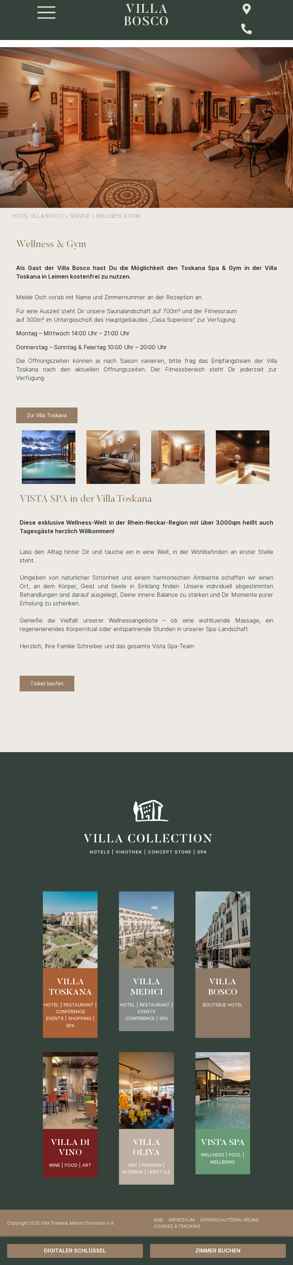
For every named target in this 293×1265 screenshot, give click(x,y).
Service (80, 216)
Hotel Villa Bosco (38, 216)
